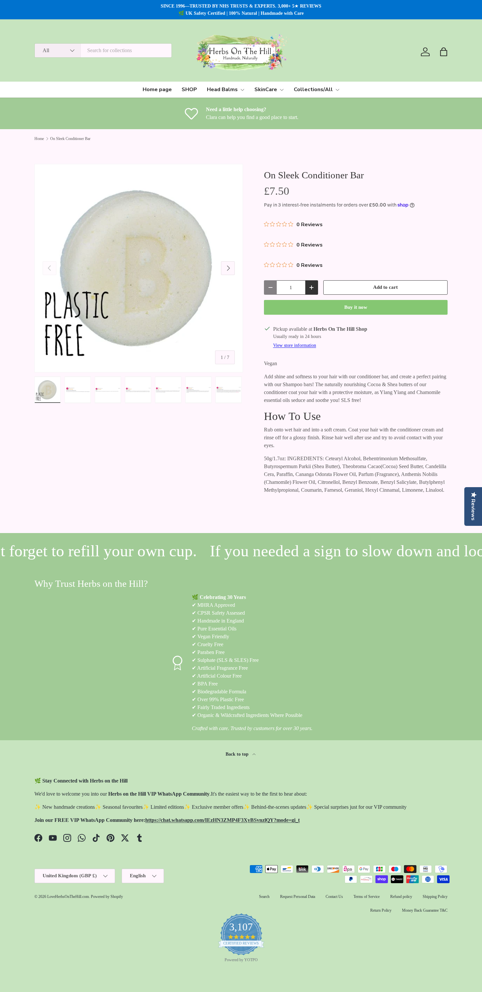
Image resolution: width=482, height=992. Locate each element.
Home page (157, 89)
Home (39, 139)
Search (264, 896)
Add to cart (385, 287)
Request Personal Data (297, 896)
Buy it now (355, 307)
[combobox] (103, 50)
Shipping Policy (435, 896)
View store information (294, 345)
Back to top (238, 754)
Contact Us (334, 896)
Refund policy (401, 896)
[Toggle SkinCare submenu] (282, 90)
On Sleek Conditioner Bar (70, 139)
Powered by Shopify (107, 896)
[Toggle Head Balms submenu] (242, 90)
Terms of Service (366, 896)
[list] (139, 268)
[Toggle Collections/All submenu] (337, 90)
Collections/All (313, 89)
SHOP (189, 89)
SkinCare (265, 89)
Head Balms (222, 89)
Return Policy (381, 910)
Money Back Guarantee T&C (425, 910)
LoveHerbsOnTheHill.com (68, 896)
